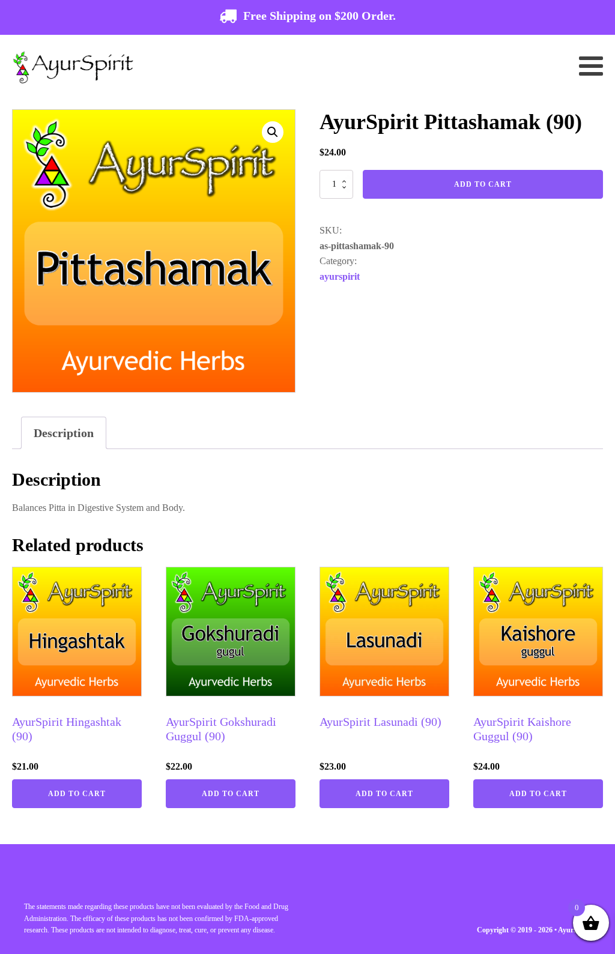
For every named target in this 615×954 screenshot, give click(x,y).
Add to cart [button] (77, 793)
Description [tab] (64, 432)
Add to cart (483, 184)
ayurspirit (340, 276)
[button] (272, 132)
